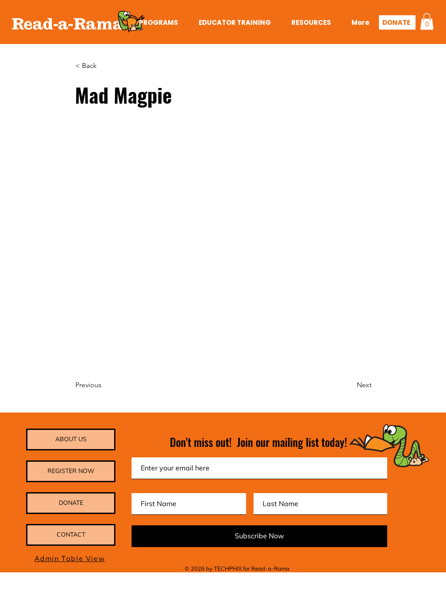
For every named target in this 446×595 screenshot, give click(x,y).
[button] (427, 21)
